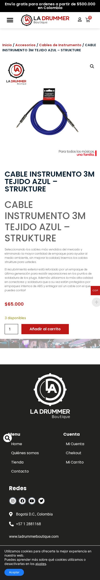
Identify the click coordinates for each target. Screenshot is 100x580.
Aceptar (14, 572)
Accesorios (25, 45)
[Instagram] (13, 501)
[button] (10, 20)
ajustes (40, 564)
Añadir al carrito (45, 329)
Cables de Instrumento (60, 45)
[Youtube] (32, 501)
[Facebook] (22, 501)
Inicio (7, 45)
